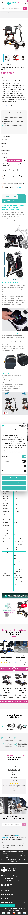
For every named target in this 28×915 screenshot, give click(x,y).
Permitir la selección (14, 483)
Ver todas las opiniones (14, 777)
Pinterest (17, 170)
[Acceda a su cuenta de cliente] (23, 3)
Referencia (4, 65)
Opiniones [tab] (10, 201)
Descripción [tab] (11, 197)
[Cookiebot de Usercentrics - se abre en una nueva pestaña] (19, 426)
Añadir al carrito (15, 161)
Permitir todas (14, 478)
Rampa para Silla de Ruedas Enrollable (21, 656)
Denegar (14, 488)
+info (3, 831)
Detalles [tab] (15, 430)
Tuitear (13, 170)
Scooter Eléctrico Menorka (7, 689)
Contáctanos (17, 187)
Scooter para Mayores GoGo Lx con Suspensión (21, 689)
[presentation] (2, 726)
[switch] (24, 461)
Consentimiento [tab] (6, 430)
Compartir (9, 170)
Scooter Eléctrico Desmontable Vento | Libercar (7, 656)
